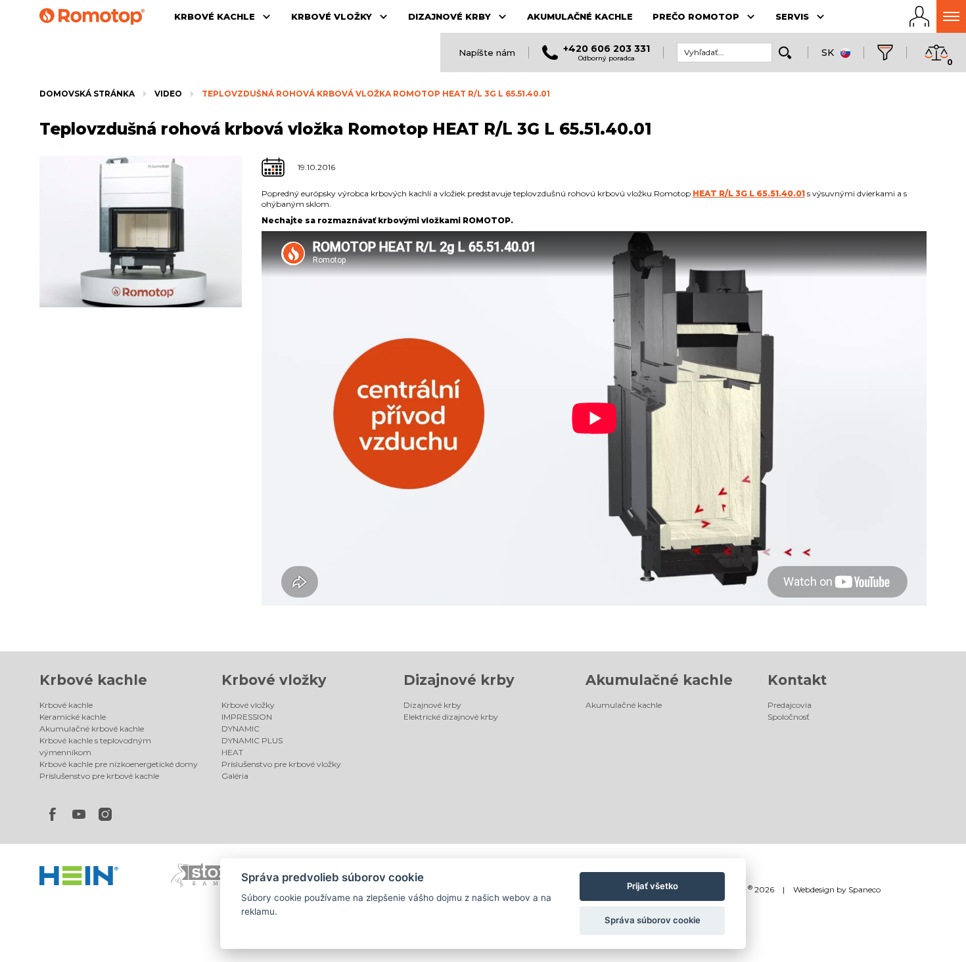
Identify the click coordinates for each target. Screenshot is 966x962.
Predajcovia (790, 705)
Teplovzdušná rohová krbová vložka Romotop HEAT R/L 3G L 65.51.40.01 (376, 93)
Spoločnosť (789, 717)
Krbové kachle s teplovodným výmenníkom (95, 746)
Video (168, 93)
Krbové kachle (93, 680)
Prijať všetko (652, 886)
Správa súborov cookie (653, 920)
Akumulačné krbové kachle (91, 728)
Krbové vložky (274, 680)
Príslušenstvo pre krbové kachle (99, 776)
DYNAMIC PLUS (252, 740)
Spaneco (864, 889)
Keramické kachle (72, 717)
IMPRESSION (246, 717)
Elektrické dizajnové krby (450, 717)
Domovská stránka (87, 93)
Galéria (234, 776)
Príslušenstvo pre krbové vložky (281, 764)
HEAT (232, 752)
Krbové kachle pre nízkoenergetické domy (118, 764)
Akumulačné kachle (659, 680)
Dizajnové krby (459, 680)
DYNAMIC (240, 728)
